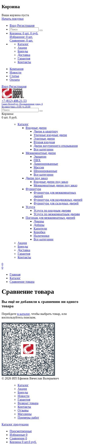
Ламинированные (46, 163)
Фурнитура (33, 189)
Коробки (39, 232)
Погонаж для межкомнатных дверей (50, 217)
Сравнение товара (22, 281)
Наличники (41, 235)
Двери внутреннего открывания (56, 145)
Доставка (24, 55)
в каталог (23, 314)
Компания (16, 69)
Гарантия (24, 58)
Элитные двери (44, 138)
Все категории (43, 149)
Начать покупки (13, 18)
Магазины (25, 414)
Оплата (15, 79)
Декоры (39, 221)
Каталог (23, 44)
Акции (22, 47)
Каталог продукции (15, 424)
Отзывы (23, 410)
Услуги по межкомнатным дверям (57, 214)
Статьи (14, 76)
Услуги (30, 207)
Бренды (23, 51)
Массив (39, 167)
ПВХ (37, 160)
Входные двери (36, 127)
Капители (40, 228)
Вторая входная (44, 142)
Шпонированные (45, 171)
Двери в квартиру (46, 131)
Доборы (39, 225)
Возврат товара (28, 403)
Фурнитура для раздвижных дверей (58, 199)
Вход (13, 25)
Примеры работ (28, 417)
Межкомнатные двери (41, 153)
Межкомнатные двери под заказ (55, 185)
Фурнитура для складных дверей (56, 203)
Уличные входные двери (50, 135)
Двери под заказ (37, 178)
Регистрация (25, 25)
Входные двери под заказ (51, 181)
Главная (15, 274)
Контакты (24, 62)
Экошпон (40, 156)
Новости (15, 72)
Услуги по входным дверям (52, 210)
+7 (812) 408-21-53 (22, 103)
